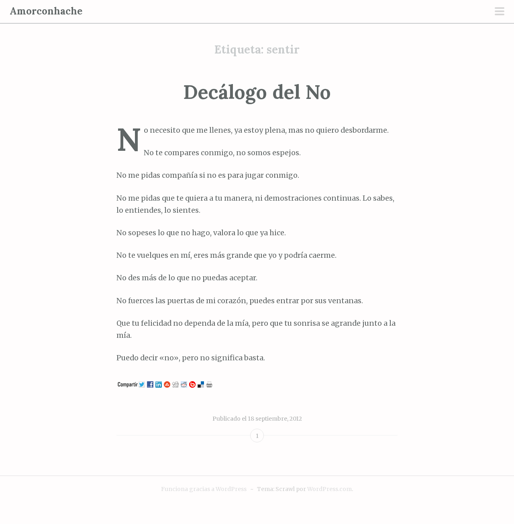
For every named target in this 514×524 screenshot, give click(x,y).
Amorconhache (46, 11)
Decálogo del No (257, 92)
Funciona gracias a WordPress (204, 489)
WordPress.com (329, 489)
